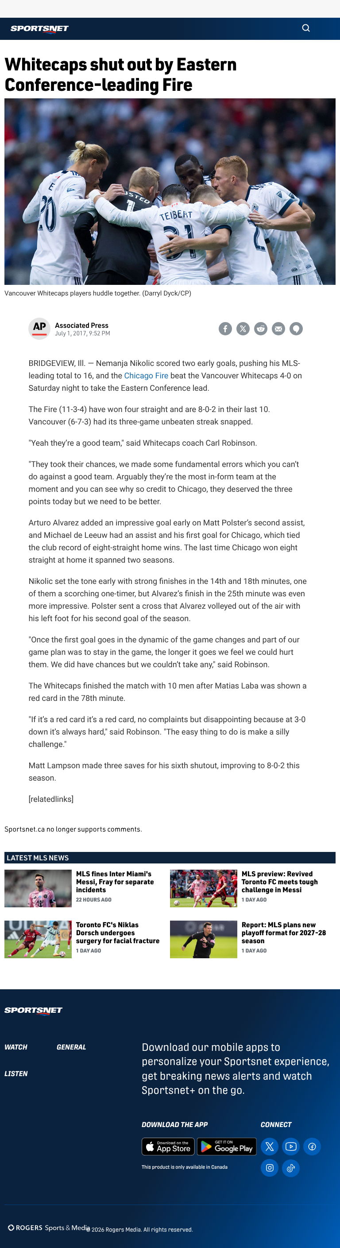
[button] (306, 29)
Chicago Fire (146, 376)
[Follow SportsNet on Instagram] (269, 1167)
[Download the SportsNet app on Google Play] (227, 1146)
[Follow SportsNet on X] (269, 1146)
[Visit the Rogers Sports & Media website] (49, 1228)
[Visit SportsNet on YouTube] (291, 1146)
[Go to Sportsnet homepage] (40, 30)
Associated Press (81, 325)
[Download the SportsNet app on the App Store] (168, 1146)
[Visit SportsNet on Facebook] (312, 1146)
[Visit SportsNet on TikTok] (291, 1167)
